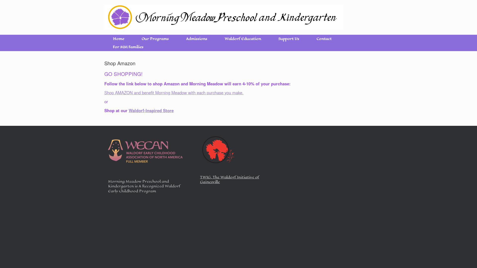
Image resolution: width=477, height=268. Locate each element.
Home (118, 38)
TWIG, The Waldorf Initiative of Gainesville (229, 180)
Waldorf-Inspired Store (151, 110)
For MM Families (128, 47)
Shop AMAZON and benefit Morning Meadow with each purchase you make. (173, 93)
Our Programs (155, 38)
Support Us (288, 38)
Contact (324, 38)
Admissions (196, 38)
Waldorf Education (243, 38)
